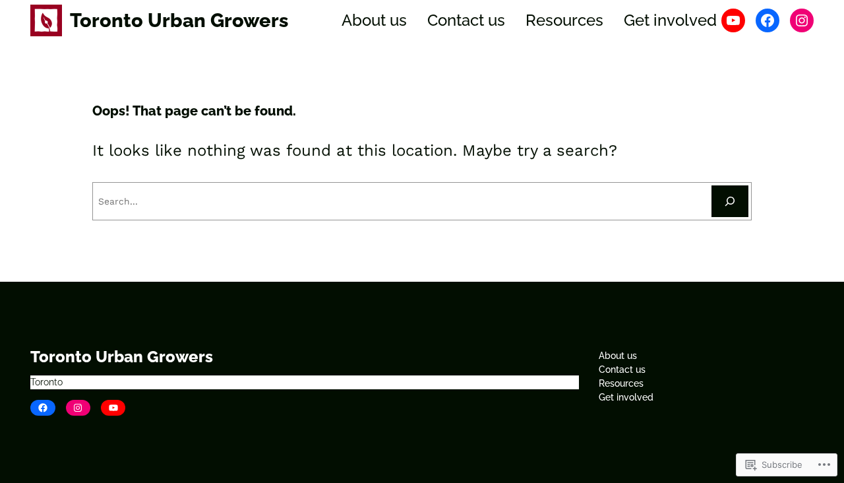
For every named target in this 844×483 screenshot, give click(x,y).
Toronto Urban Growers (179, 20)
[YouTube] (733, 20)
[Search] (729, 201)
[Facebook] (767, 20)
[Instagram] (802, 20)
